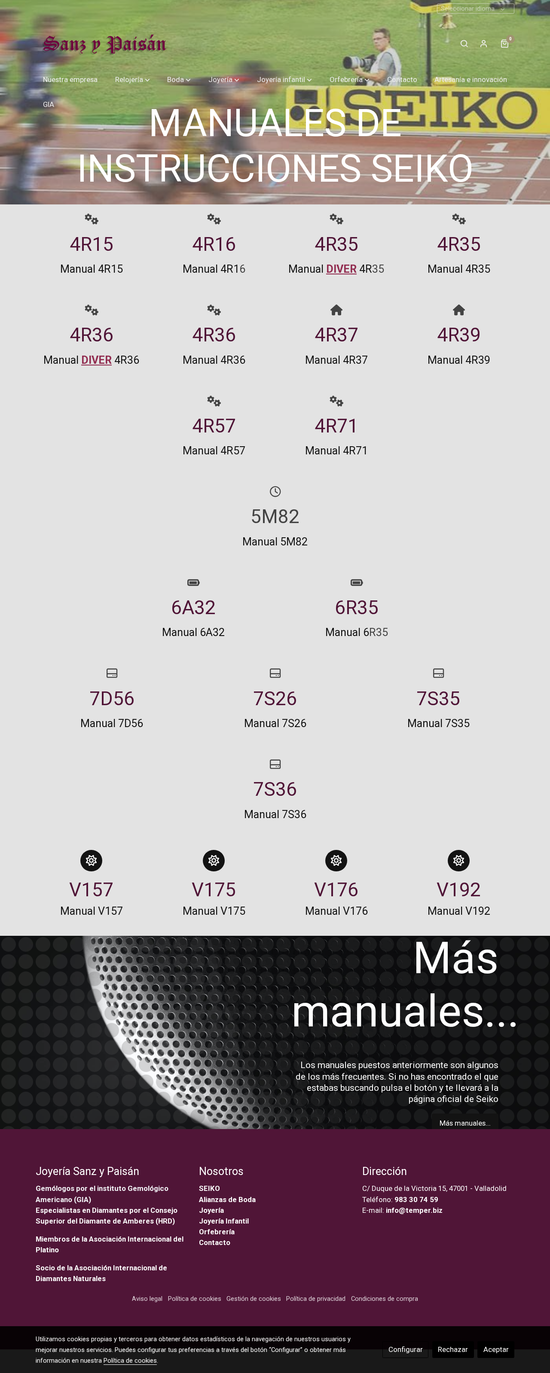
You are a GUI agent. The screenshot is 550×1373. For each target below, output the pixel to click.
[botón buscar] (464, 43)
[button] (132, 79)
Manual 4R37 (336, 360)
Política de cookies (194, 1299)
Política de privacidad (315, 1299)
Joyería (211, 1210)
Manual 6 (347, 633)
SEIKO (210, 1188)
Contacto (214, 1242)
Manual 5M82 (275, 542)
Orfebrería (217, 1231)
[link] (103, 43)
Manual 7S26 (275, 723)
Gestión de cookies (253, 1299)
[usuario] (484, 43)
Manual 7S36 (275, 814)
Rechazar (453, 1349)
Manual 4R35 (459, 269)
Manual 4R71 (336, 450)
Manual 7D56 (111, 723)
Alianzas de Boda (227, 1199)
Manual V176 (336, 911)
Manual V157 (91, 911)
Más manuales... (465, 1123)
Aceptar (496, 1349)
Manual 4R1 (211, 269)
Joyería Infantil (224, 1221)
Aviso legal (147, 1299)
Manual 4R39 (459, 360)
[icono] (91, 219)
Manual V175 (214, 911)
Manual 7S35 (438, 723)
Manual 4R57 (214, 450)
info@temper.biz (414, 1210)
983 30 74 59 (416, 1199)
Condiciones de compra (384, 1299)
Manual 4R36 (91, 360)
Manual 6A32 (193, 633)
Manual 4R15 (91, 269)
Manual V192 (459, 911)
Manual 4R (330, 269)
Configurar (405, 1349)
